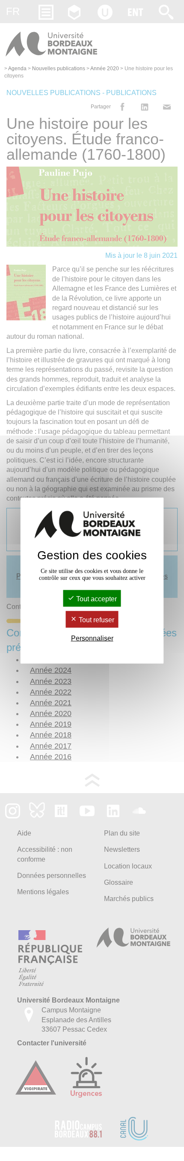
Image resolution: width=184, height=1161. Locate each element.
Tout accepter (95, 598)
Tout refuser (95, 620)
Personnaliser (92, 638)
